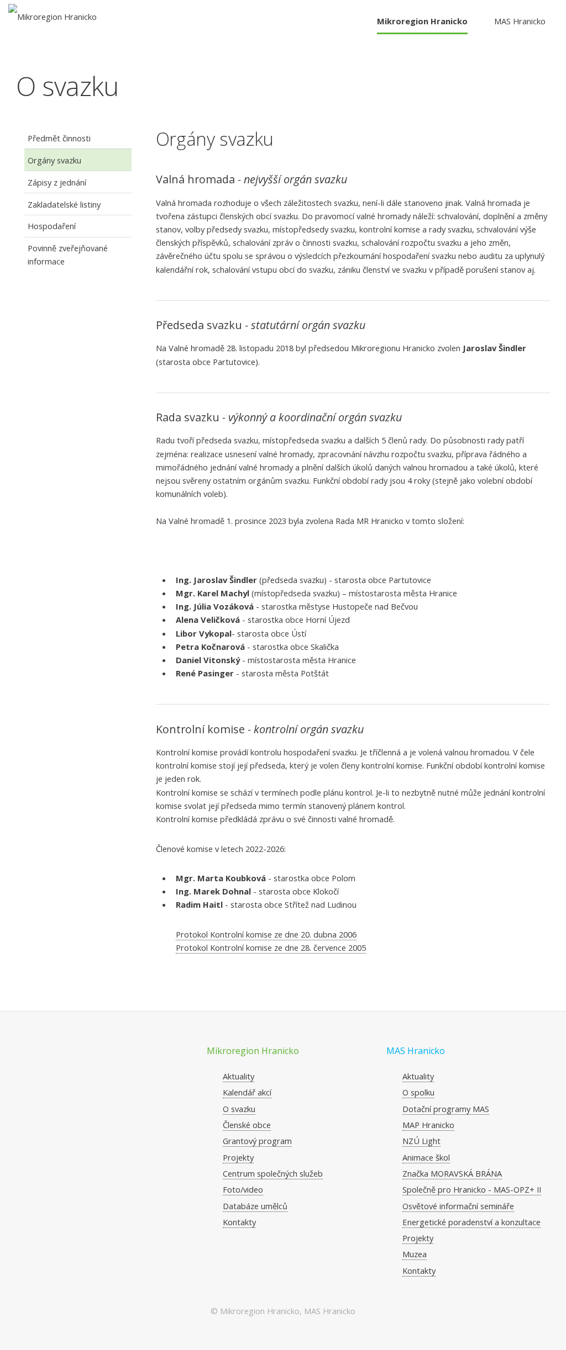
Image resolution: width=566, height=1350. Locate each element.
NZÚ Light (421, 1140)
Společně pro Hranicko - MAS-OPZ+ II (471, 1189)
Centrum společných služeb (273, 1173)
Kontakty (239, 1221)
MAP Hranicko (428, 1124)
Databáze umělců (255, 1205)
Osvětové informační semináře (458, 1205)
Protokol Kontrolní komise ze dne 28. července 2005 (271, 947)
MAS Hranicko (520, 21)
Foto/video (243, 1189)
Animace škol (426, 1157)
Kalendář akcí (247, 1092)
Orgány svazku (54, 160)
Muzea (414, 1253)
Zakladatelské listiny (64, 204)
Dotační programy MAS (445, 1108)
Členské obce (247, 1124)
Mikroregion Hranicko (422, 21)
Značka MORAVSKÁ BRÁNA (452, 1173)
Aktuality (238, 1076)
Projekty (238, 1157)
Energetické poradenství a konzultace (471, 1221)
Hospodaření (52, 225)
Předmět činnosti (59, 138)
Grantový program (257, 1140)
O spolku (418, 1092)
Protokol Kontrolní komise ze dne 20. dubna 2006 (266, 934)
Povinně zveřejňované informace (68, 254)
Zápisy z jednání (57, 182)
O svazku (239, 1108)
